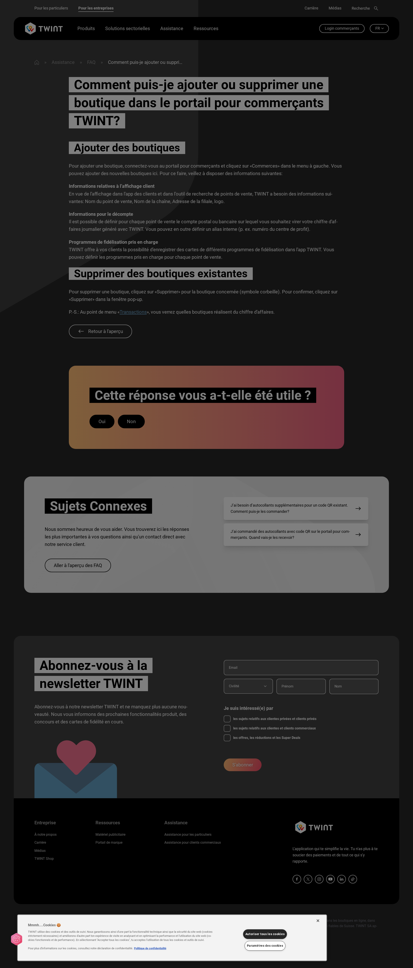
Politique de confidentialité (150, 948)
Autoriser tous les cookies (265, 934)
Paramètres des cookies (265, 946)
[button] (16, 939)
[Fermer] (318, 920)
